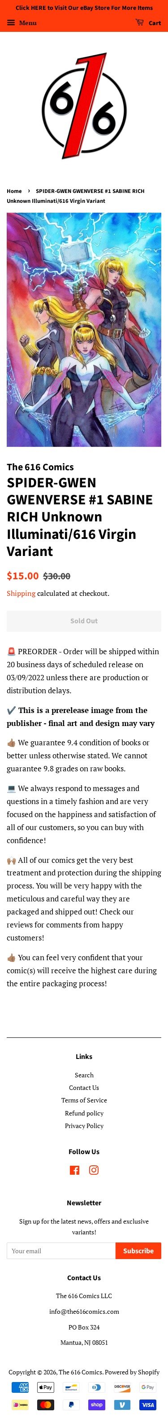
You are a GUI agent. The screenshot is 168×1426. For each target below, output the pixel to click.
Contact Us (84, 1087)
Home (14, 191)
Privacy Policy (84, 1125)
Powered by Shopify (132, 1372)
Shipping (21, 593)
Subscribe (138, 1251)
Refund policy (84, 1113)
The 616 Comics (80, 1372)
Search (84, 1075)
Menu (27, 22)
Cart (154, 23)
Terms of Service (84, 1100)
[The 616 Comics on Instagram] (94, 1172)
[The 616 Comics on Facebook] (74, 1172)
